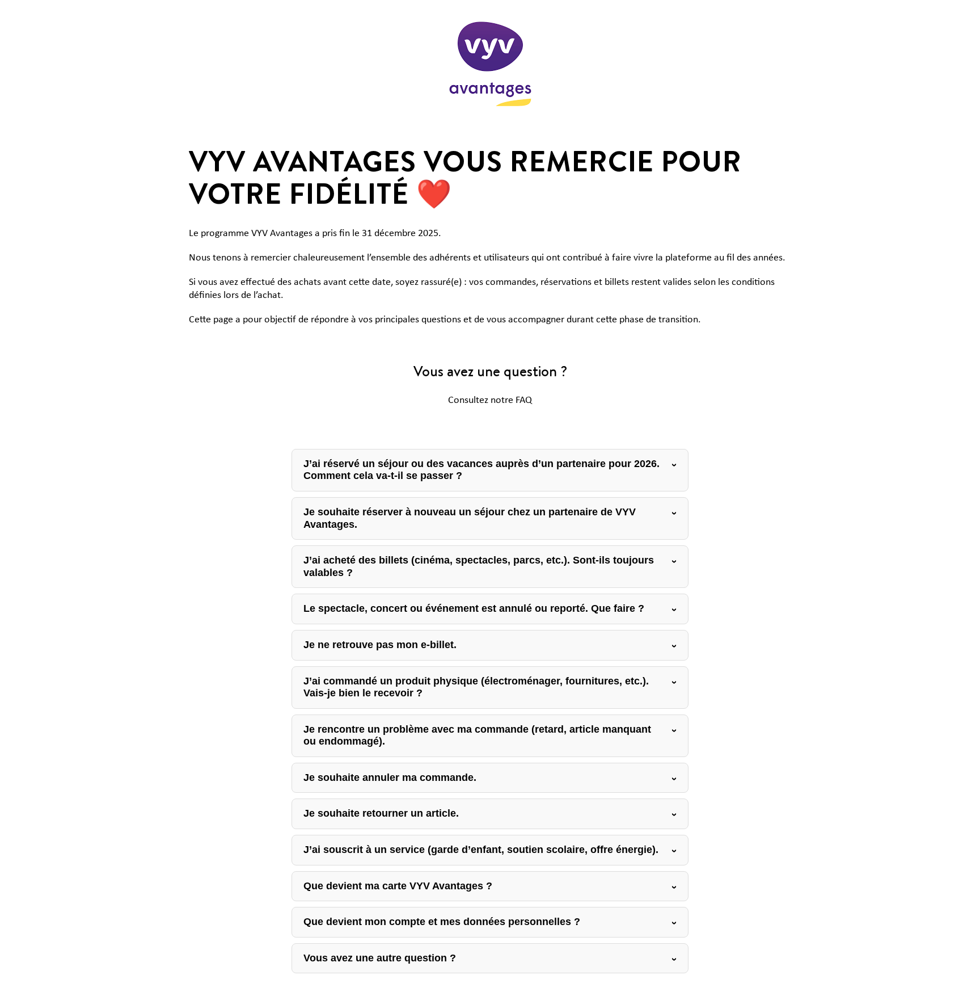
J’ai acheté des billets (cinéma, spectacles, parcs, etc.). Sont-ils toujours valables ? (478, 566)
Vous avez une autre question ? (379, 958)
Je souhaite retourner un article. (381, 813)
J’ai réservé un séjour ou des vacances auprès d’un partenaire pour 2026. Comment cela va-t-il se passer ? (481, 470)
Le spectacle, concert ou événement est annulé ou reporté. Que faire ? (473, 608)
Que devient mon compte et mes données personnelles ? (441, 921)
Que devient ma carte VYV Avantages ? (397, 886)
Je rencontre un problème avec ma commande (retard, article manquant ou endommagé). (477, 735)
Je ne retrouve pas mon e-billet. (380, 644)
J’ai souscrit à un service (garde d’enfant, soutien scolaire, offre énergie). (480, 849)
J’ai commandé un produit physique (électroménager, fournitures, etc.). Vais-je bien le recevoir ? (476, 687)
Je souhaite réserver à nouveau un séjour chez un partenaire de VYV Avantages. (469, 518)
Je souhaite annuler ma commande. (389, 777)
